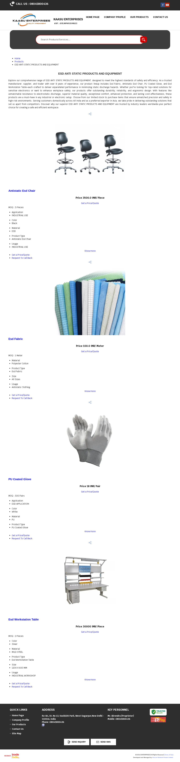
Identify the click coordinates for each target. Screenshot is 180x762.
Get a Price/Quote (90, 203)
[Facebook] (163, 6)
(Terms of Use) (168, 755)
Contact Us (160, 17)
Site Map (16, 733)
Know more (90, 251)
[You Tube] (167, 6)
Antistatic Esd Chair (21, 190)
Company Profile (115, 17)
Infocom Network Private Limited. (162, 757)
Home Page (93, 17)
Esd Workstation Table (23, 619)
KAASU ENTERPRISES (68, 21)
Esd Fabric (15, 338)
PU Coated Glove (19, 479)
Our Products (139, 17)
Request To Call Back (22, 258)
